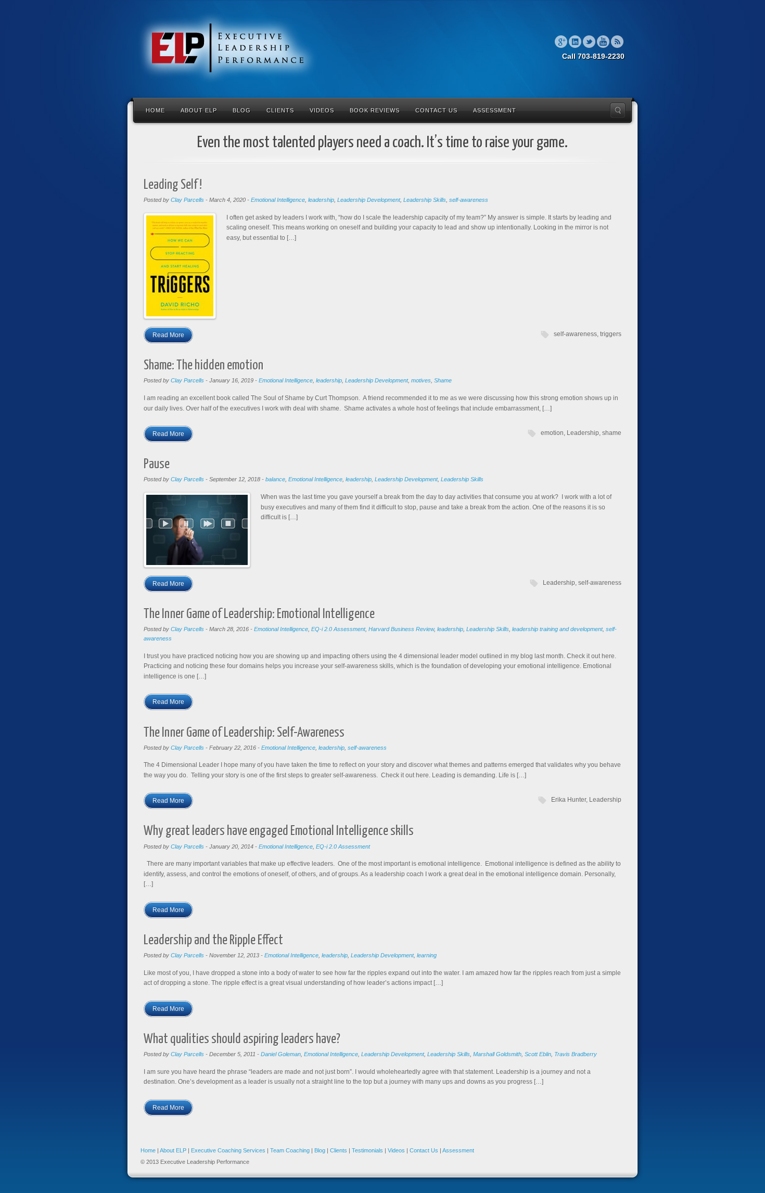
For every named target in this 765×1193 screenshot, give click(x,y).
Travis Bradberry (575, 1054)
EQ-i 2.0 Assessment (338, 629)
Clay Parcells (187, 200)
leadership (321, 200)
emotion (552, 433)
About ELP (199, 110)
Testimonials (367, 1150)
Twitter (589, 41)
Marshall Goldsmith (497, 1054)
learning (427, 955)
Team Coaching (290, 1150)
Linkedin (575, 41)
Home (155, 110)
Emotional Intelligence (278, 200)
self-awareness (468, 200)
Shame (443, 380)
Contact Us (436, 110)
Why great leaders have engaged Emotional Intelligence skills (279, 831)
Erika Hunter (568, 799)
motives (421, 380)
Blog (242, 110)
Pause (157, 464)
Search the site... (618, 110)
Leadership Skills (424, 200)
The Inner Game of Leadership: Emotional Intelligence (259, 614)
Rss (617, 41)
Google (561, 41)
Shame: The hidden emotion (203, 365)
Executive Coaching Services (228, 1150)
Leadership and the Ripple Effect (213, 940)
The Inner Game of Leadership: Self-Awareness (244, 732)
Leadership (583, 433)
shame (611, 433)
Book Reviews (375, 110)
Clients (280, 110)
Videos (322, 110)
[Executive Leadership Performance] (227, 47)
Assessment (494, 110)
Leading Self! (173, 184)
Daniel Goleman (281, 1054)
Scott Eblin (538, 1054)
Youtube (603, 41)
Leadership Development (368, 200)
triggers (610, 334)
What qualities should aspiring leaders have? (242, 1039)
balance (275, 479)
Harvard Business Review (401, 629)
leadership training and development (557, 629)
